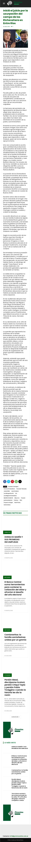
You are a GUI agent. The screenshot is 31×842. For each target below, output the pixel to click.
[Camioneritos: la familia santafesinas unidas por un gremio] (15, 623)
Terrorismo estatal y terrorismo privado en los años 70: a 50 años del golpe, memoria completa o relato (19, 797)
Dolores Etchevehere (9, 489)
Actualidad (7, 675)
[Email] (20, 481)
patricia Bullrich (8, 500)
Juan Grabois (15, 491)
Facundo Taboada (21, 489)
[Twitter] (8, 481)
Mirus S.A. (17, 498)
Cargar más (15, 717)
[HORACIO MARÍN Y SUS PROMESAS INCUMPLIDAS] (15, 525)
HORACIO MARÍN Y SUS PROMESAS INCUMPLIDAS (13, 539)
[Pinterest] (12, 481)
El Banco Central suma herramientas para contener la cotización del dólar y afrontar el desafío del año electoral (15, 588)
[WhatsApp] (16, 481)
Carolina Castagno (13, 486)
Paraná (23, 498)
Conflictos (7, 532)
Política (16, 500)
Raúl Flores (17, 502)
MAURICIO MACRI (8, 498)
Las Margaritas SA (9, 493)
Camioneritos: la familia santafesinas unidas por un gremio (15, 637)
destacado (7, 577)
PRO (21, 500)
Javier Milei (7, 491)
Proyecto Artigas (8, 502)
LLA (16, 493)
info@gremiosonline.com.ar (19, 836)
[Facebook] (4, 481)
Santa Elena (7, 504)
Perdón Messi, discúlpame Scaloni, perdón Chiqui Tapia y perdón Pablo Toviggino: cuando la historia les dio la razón (15, 687)
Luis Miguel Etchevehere (10, 495)
